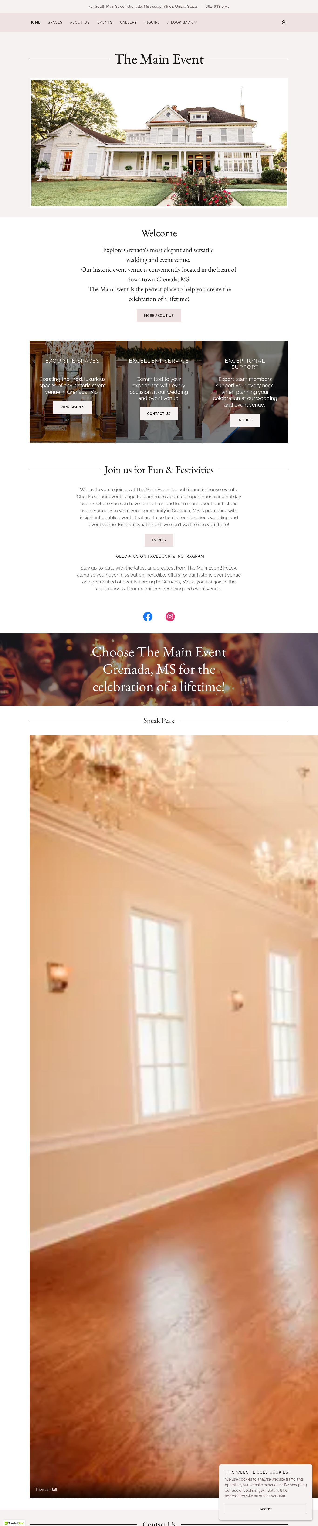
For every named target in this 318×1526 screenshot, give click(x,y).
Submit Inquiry (159, 735)
